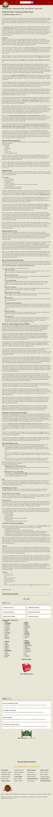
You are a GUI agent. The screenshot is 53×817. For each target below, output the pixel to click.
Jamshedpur (27, 627)
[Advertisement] (26, 685)
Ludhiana (26, 636)
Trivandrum (27, 651)
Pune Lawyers (30, 772)
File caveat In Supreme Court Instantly (26, 762)
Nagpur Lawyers (31, 774)
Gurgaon (7, 627)
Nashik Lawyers (31, 776)
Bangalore (27, 642)
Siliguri (26, 624)
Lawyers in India (38, 8)
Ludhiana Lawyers (45, 776)
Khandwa (7, 655)
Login (45, 2)
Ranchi (26, 628)
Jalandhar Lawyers (19, 772)
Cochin (26, 647)
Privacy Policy (24, 794)
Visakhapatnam (28, 645)
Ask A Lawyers (26, 599)
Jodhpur (7, 637)
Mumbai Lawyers (31, 770)
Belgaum (7, 646)
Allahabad (7, 624)
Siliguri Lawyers (44, 772)
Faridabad (7, 629)
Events (11, 794)
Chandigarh (8, 623)
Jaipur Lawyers (44, 774)
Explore (16, 2)
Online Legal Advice (29, 8)
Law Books (38, 794)
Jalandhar (7, 634)
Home (12, 2)
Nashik (6, 649)
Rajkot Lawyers (18, 778)
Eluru (25, 653)
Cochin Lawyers (18, 776)
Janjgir (26, 630)
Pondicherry (27, 650)
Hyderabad (27, 644)
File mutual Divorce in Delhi (18, 8)
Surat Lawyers (31, 781)
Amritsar (7, 638)
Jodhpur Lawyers (18, 781)
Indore (6, 653)
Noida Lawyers (5, 778)
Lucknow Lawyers (5, 776)
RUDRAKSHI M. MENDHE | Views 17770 (13, 14)
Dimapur (26, 631)
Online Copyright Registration (26, 674)
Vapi (25, 654)
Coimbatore (27, 648)
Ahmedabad (8, 650)
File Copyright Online (6, 8)
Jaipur (25, 637)
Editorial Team (17, 794)
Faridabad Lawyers (19, 770)
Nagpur (7, 644)
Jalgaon (7, 647)
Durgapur (27, 625)
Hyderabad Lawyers (45, 781)
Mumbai (7, 641)
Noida (6, 631)
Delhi (6, 621)
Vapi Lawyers (17, 774)
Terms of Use (32, 794)
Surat (6, 652)
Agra (6, 635)
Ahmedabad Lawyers (32, 778)
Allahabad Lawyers (6, 774)
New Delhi (27, 634)
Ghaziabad (7, 632)
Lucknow (7, 626)
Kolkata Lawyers (44, 770)
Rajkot (6, 656)
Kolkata (26, 622)
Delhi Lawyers (4, 770)
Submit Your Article (26, 659)
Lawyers (7, 794)
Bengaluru (27, 656)
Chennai (26, 640)
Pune (6, 643)
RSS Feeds (44, 794)
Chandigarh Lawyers (6, 772)
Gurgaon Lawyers (5, 781)
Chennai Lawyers (44, 778)
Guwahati (26, 633)
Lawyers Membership (22, 738)
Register (49, 2)
